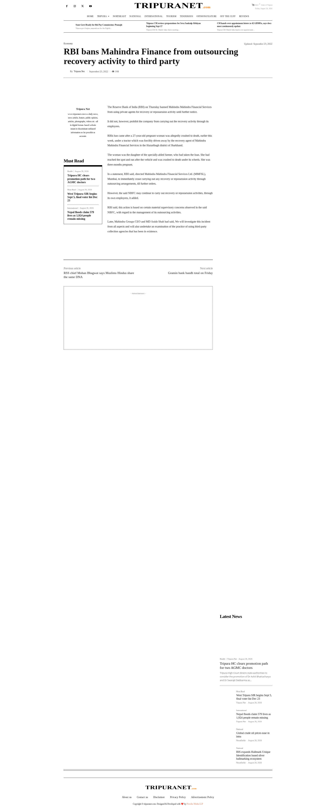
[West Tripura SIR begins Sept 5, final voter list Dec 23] (226, 697)
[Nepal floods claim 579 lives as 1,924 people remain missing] (226, 716)
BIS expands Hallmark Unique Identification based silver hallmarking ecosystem (253, 755)
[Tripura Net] (67, 71)
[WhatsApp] (147, 248)
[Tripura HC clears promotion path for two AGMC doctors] (246, 638)
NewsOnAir (241, 740)
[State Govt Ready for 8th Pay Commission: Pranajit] (69, 27)
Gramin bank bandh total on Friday (190, 273)
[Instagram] (75, 6)
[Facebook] (67, 6)
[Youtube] (90, 6)
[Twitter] (82, 6)
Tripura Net (79, 71)
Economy (68, 43)
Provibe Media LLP (195, 804)
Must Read (71, 190)
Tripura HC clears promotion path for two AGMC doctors (81, 179)
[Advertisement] (138, 319)
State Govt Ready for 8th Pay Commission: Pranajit (99, 25)
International (72, 208)
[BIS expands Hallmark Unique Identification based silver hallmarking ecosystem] (226, 754)
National (239, 729)
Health (70, 171)
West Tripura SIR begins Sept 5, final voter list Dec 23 (82, 197)
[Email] (155, 248)
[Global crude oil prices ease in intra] (226, 735)
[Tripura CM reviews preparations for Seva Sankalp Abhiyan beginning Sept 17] (139, 27)
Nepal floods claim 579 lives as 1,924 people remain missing (80, 215)
